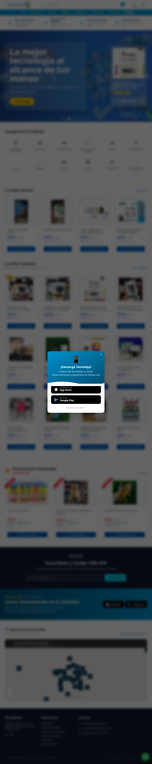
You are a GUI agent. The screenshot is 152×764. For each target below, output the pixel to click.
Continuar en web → (76, 407)
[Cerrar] (101, 354)
